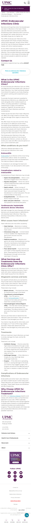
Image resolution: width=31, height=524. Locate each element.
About (3, 448)
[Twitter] (15, 479)
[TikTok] (21, 476)
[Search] (25, 3)
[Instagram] (9, 476)
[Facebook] (9, 473)
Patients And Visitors (8, 433)
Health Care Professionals (10, 438)
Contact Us (15, 487)
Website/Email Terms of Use (15, 490)
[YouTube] (20, 473)
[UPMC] (7, 3)
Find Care (6, 522)
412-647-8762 (5, 427)
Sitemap (15, 504)
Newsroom (5, 443)
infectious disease (15, 396)
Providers (12, 522)
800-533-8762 (5, 429)
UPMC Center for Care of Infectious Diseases (14, 9)
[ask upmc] (27, 515)
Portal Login (25, 522)
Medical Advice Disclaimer (15, 494)
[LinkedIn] (15, 473)
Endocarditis (5, 156)
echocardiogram (14, 298)
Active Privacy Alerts (15, 500)
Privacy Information (15, 497)
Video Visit (18, 522)
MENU (29, 1)
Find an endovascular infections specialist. (15, 71)
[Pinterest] (15, 476)
